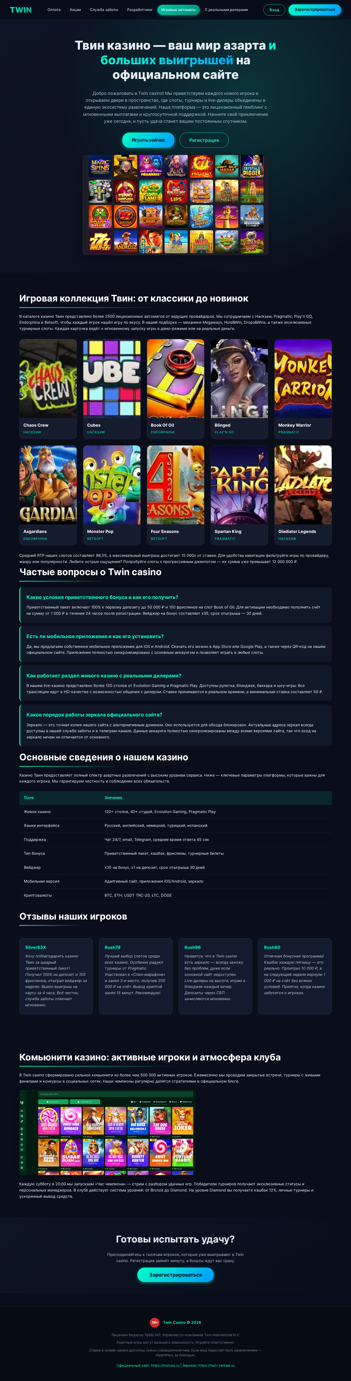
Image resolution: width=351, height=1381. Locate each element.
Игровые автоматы (178, 9)
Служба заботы (104, 9)
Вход (274, 9)
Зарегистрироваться (315, 9)
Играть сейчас (148, 140)
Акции (75, 9)
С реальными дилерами (226, 9)
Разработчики (139, 9)
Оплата (54, 9)
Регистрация (204, 140)
